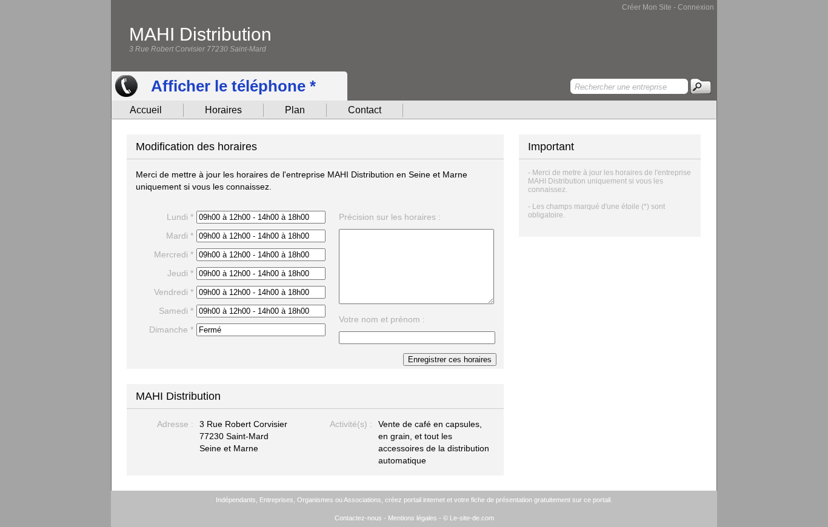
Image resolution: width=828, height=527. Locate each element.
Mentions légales (412, 518)
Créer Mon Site (647, 7)
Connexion (696, 7)
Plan (295, 110)
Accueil (146, 110)
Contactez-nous (358, 518)
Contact (364, 110)
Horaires (223, 110)
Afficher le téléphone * (233, 86)
